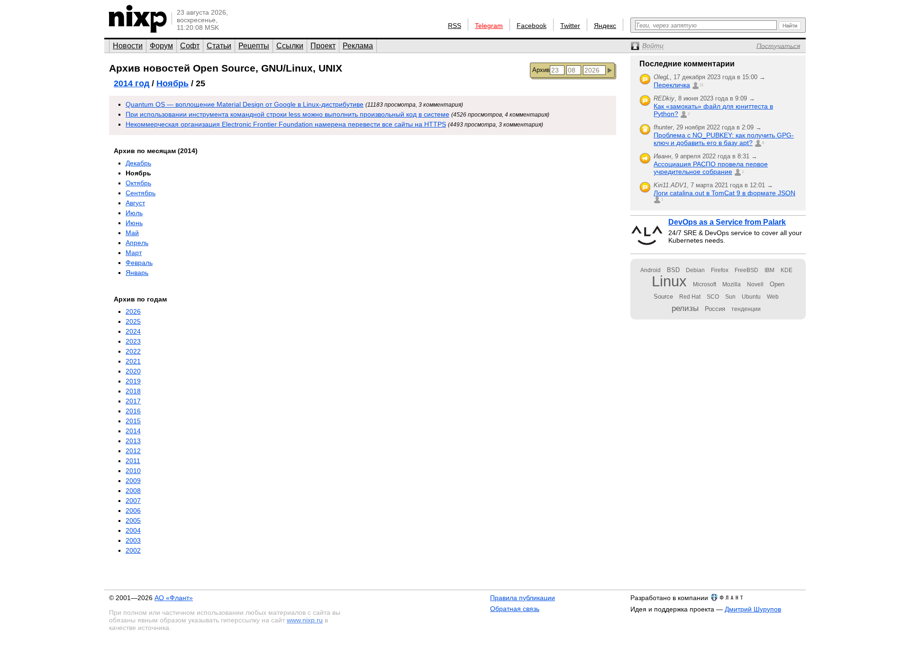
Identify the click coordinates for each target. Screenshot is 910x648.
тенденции (746, 309)
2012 (133, 451)
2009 (133, 480)
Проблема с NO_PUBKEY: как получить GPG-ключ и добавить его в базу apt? (724, 138)
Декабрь (138, 163)
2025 (133, 321)
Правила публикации (522, 598)
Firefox (719, 270)
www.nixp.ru (305, 620)
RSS (454, 25)
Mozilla (731, 284)
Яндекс (605, 25)
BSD (673, 270)
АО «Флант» (174, 598)
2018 (133, 391)
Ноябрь (172, 83)
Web (773, 297)
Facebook (531, 25)
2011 (133, 461)
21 (701, 85)
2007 (133, 500)
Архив (541, 69)
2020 (133, 371)
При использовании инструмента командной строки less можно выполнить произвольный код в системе (287, 114)
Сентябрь (140, 193)
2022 (133, 351)
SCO (713, 297)
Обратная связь (514, 608)
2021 (133, 361)
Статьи (219, 46)
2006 (133, 510)
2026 (133, 311)
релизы (685, 308)
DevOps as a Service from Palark (727, 222)
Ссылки (289, 46)
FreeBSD (746, 270)
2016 (133, 411)
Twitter (570, 25)
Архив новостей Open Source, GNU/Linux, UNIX (225, 68)
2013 (133, 441)
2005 (133, 520)
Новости (128, 46)
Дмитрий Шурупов (753, 609)
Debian (695, 270)
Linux (669, 281)
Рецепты (253, 46)
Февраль (139, 262)
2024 (133, 331)
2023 (133, 341)
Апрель (137, 242)
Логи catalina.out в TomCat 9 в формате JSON (724, 193)
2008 (133, 490)
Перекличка (672, 85)
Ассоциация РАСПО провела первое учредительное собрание (711, 167)
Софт (190, 46)
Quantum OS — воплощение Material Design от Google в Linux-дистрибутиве (245, 104)
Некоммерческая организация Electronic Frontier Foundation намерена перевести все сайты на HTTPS (286, 124)
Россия (715, 308)
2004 (133, 530)
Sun (730, 297)
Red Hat (690, 297)
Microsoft (704, 284)
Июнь (134, 223)
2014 (133, 431)
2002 (133, 550)
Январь (137, 272)
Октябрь (138, 183)
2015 (133, 421)
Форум (161, 46)
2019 (133, 381)
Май (132, 233)
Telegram (489, 25)
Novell (755, 284)
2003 (133, 540)
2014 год (131, 83)
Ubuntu (751, 297)
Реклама (358, 46)
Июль (134, 213)
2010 (133, 471)
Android (650, 270)
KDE (786, 270)
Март (134, 252)
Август (135, 203)
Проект (323, 46)
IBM (769, 270)
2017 (133, 401)
